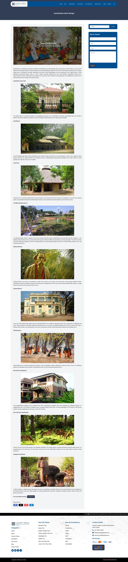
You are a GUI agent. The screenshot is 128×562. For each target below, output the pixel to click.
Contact (109, 4)
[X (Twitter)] (21, 505)
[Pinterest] (26, 505)
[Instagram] (18, 550)
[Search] (114, 4)
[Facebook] (15, 505)
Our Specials (89, 4)
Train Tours (80, 4)
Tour (65, 4)
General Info (98, 4)
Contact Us (31, 496)
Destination (72, 4)
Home (61, 4)
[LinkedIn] (31, 505)
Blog (105, 4)
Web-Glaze (114, 559)
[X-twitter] (21, 550)
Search (113, 26)
